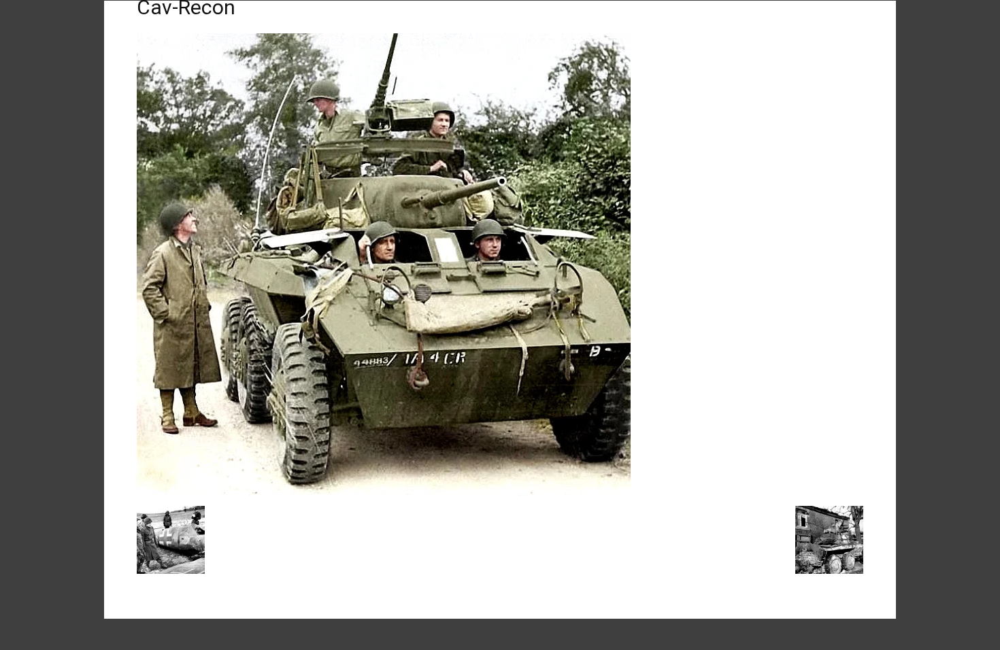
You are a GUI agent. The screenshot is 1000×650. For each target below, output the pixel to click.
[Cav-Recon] (384, 492)
